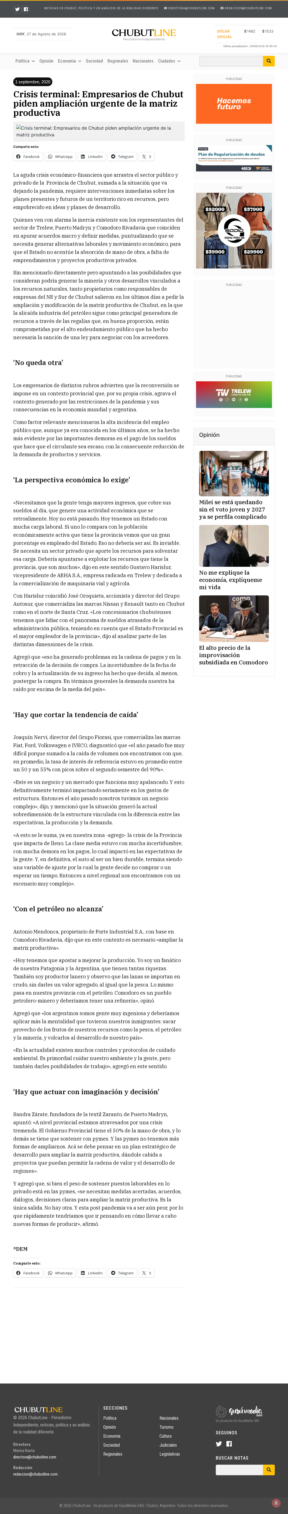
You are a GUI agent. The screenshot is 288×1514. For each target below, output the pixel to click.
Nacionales (143, 61)
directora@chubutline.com (191, 8)
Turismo (166, 1427)
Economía (111, 1436)
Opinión (46, 61)
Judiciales (168, 1445)
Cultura (165, 1436)
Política (109, 1418)
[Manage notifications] (276, 1503)
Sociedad (94, 61)
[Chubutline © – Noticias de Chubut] (144, 36)
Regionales (117, 61)
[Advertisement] (99, 1331)
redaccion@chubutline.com (248, 8)
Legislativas (169, 1454)
